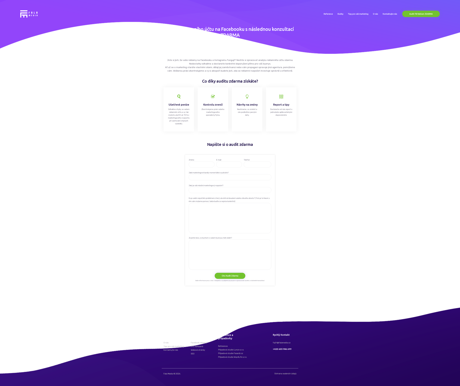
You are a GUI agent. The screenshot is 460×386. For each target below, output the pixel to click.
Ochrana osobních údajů (285, 373)
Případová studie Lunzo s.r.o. (231, 350)
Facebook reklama (199, 343)
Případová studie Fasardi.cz (230, 353)
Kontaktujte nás (171, 350)
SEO (192, 354)
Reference (223, 346)
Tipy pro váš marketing (174, 346)
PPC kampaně (197, 346)
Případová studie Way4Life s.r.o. (232, 357)
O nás (166, 343)
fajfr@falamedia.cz (281, 343)
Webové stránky (198, 350)
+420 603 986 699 (282, 349)
